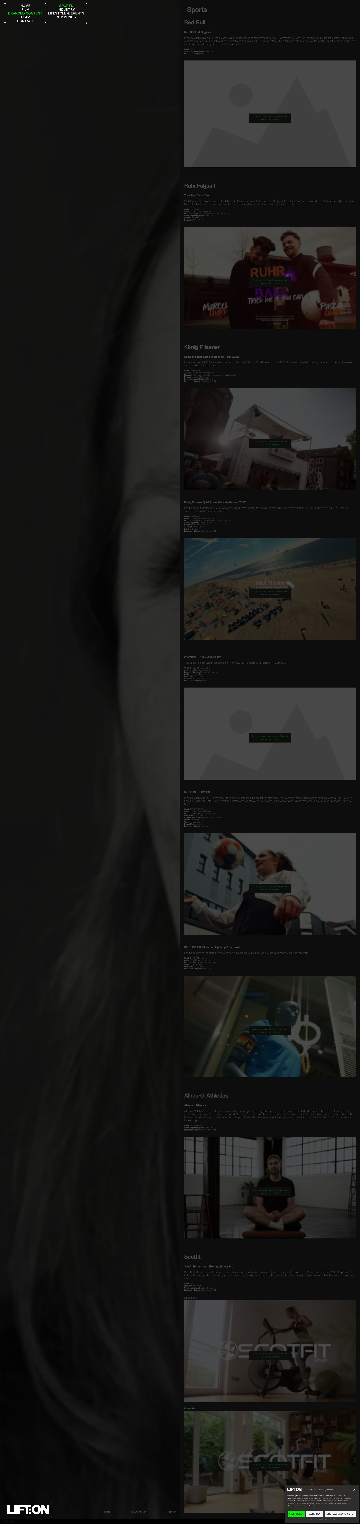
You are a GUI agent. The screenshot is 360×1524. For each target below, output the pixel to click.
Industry (66, 9)
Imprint (332, 1519)
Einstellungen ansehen (340, 1514)
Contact (25, 21)
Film (25, 9)
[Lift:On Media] (28, 1509)
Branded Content (25, 13)
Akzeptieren (296, 1514)
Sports (66, 6)
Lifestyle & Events (66, 13)
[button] (354, 1489)
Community (66, 17)
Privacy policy (313, 1519)
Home (25, 6)
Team (25, 17)
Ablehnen (314, 1514)
